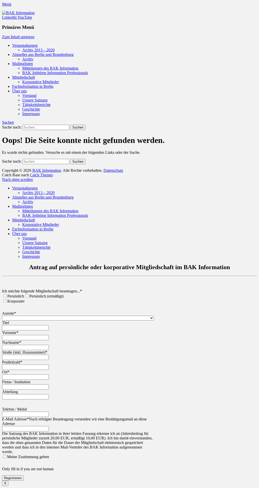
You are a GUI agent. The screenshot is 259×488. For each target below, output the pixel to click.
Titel (5, 323)
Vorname (10, 332)
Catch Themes (41, 175)
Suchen (8, 122)
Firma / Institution (16, 382)
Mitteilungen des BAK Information (50, 68)
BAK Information (46, 170)
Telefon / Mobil (14, 409)
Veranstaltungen (25, 45)
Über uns (19, 91)
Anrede (9, 313)
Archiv (27, 59)
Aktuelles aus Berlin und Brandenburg (43, 54)
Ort (5, 372)
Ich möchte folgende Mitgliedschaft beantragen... (42, 291)
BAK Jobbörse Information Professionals (55, 73)
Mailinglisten (22, 63)
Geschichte (31, 109)
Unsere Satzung (35, 100)
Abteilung (10, 392)
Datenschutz (113, 170)
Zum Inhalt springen (18, 37)
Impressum (31, 114)
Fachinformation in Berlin (32, 86)
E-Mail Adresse (15, 419)
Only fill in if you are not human (28, 469)
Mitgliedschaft (23, 77)
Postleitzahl (12, 362)
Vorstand (29, 95)
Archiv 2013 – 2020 (38, 50)
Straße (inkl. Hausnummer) (24, 352)
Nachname (11, 342)
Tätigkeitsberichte (36, 104)
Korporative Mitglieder (40, 82)
